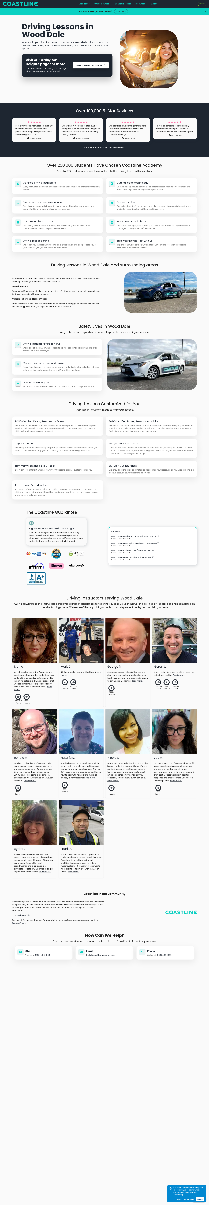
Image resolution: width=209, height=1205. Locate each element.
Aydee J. (20, 849)
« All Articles (115, 532)
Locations (83, 4)
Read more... (137, 681)
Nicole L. (113, 758)
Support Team (19, 923)
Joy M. (158, 758)
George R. (114, 667)
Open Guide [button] (121, 11)
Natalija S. (68, 758)
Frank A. (66, 849)
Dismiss (200, 1199)
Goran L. (160, 667)
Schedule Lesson (123, 4)
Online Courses (101, 4)
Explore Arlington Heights (89, 65)
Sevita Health (23, 915)
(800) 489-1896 (42, 955)
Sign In (202, 4)
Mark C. (66, 667)
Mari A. (18, 667)
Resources (140, 4)
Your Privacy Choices (185, 1199)
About (154, 4)
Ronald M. (21, 758)
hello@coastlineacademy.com (100, 955)
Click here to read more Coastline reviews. (104, 147)
